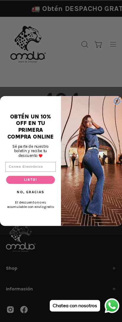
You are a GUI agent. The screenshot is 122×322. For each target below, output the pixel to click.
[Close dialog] (117, 101)
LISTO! (30, 180)
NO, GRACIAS (30, 192)
